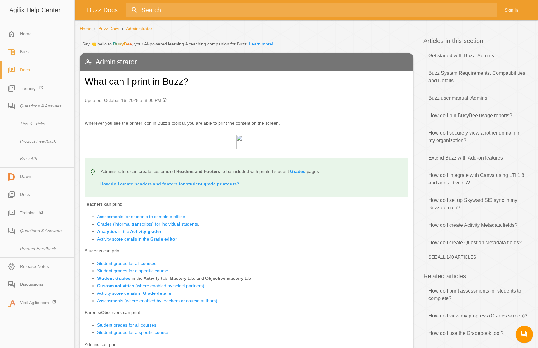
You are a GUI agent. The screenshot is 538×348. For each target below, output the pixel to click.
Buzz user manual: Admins (457, 98)
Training (28, 88)
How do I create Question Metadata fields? (475, 242)
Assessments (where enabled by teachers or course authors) (157, 300)
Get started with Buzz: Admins (461, 55)
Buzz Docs (108, 28)
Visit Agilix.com (34, 302)
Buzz (25, 51)
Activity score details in (134, 293)
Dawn (25, 176)
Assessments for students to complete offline (141, 216)
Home (20, 34)
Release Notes (34, 266)
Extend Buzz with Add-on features (465, 157)
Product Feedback (38, 141)
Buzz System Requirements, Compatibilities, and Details (477, 76)
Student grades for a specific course (132, 270)
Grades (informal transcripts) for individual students (147, 224)
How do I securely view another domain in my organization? (474, 136)
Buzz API (28, 158)
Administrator (139, 28)
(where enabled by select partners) (150, 285)
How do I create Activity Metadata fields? (472, 225)
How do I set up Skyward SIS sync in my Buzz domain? (472, 204)
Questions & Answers (41, 105)
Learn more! (261, 43)
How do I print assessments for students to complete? (474, 294)
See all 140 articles (452, 257)
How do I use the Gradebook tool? (465, 333)
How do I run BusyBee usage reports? (470, 115)
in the (129, 231)
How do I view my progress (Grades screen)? (477, 315)
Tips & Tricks (32, 123)
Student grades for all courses (126, 263)
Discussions (31, 284)
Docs (25, 69)
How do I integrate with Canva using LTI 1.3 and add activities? (476, 179)
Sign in (511, 9)
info (165, 100)
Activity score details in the (137, 238)
